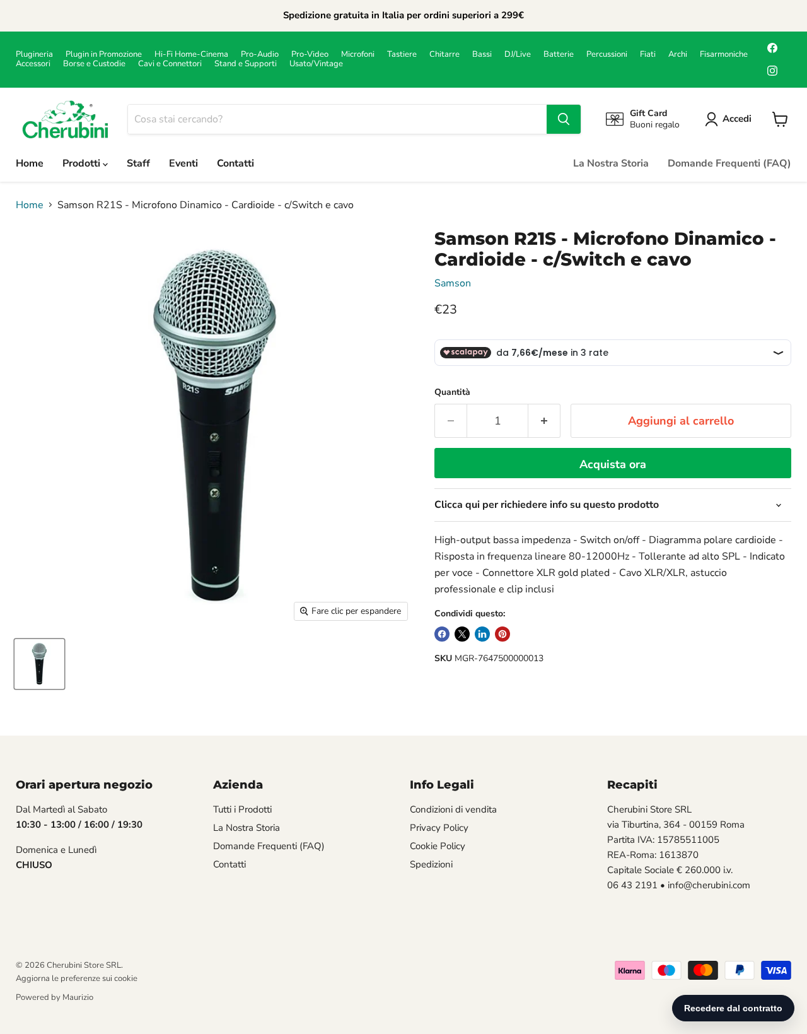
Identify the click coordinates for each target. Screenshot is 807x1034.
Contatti (235, 163)
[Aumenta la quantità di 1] (544, 421)
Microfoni (357, 54)
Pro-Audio (260, 54)
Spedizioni (431, 864)
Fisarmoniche (724, 54)
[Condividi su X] (462, 634)
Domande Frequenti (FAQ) (729, 163)
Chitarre (444, 54)
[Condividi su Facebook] (442, 634)
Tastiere (402, 54)
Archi (677, 54)
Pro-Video (309, 54)
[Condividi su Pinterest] (502, 634)
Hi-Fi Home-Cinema (191, 54)
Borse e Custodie (94, 64)
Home (30, 163)
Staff (138, 163)
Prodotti (82, 163)
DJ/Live (517, 54)
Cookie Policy (437, 846)
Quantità (452, 392)
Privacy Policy (439, 827)
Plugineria (34, 54)
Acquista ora (612, 464)
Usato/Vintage (316, 64)
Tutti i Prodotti (242, 809)
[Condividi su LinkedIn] (482, 634)
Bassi (482, 54)
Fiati (648, 54)
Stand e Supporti (245, 64)
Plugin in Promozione (104, 54)
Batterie (558, 54)
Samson (452, 283)
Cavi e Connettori (170, 64)
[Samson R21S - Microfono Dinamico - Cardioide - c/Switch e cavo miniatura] (39, 664)
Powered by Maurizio (54, 997)
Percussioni (606, 54)
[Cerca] (564, 119)
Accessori (33, 64)
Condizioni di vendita (453, 809)
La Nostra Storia (611, 163)
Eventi (183, 163)
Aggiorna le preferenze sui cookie (76, 978)
